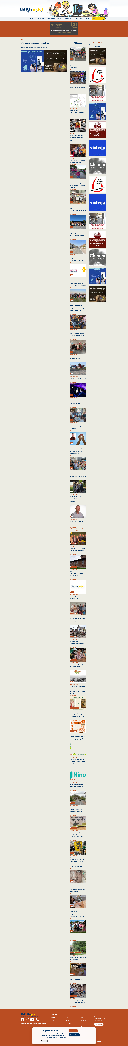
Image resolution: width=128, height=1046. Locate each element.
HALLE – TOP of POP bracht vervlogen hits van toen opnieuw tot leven (77, 89)
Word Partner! (99, 1024)
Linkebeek (82, 1027)
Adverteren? (69, 18)
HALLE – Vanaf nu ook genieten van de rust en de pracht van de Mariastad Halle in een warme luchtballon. (77, 309)
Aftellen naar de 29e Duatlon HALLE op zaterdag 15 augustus (77, 65)
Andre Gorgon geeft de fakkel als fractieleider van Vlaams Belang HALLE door (77, 523)
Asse (66, 1017)
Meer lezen (73, 69)
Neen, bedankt (74, 1034)
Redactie (60, 18)
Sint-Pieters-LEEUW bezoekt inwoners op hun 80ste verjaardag (78, 426)
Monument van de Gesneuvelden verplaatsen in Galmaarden (77, 643)
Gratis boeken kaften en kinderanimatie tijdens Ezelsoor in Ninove (76, 786)
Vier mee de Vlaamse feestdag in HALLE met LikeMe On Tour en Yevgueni (78, 475)
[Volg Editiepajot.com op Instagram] (27, 1020)
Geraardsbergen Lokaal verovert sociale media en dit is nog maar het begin (77, 714)
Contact (86, 18)
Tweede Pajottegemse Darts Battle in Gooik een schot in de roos (78, 1002)
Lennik (52, 1027)
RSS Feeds (78, 18)
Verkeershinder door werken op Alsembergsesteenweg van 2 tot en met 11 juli (78, 258)
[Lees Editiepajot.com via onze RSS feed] (37, 1020)
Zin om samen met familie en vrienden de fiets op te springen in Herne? (77, 738)
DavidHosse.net (96, 1041)
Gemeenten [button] (39, 18)
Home (32, 18)
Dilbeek (67, 1020)
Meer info (44, 1041)
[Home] (32, 10)
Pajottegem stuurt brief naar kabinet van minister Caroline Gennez (78, 620)
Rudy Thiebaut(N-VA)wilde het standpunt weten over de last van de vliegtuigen (77, 550)
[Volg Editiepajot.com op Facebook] (22, 1020)
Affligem (53, 1017)
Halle (81, 1024)
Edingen (53, 1024)
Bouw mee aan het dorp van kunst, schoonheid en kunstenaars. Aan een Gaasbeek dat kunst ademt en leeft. (77, 690)
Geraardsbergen (69, 1024)
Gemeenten (54, 1015)
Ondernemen (50, 18)
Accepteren (73, 1030)
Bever (52, 1020)
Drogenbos (83, 1020)
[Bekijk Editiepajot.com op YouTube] (32, 1020)
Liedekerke (68, 1027)
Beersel (82, 1017)
